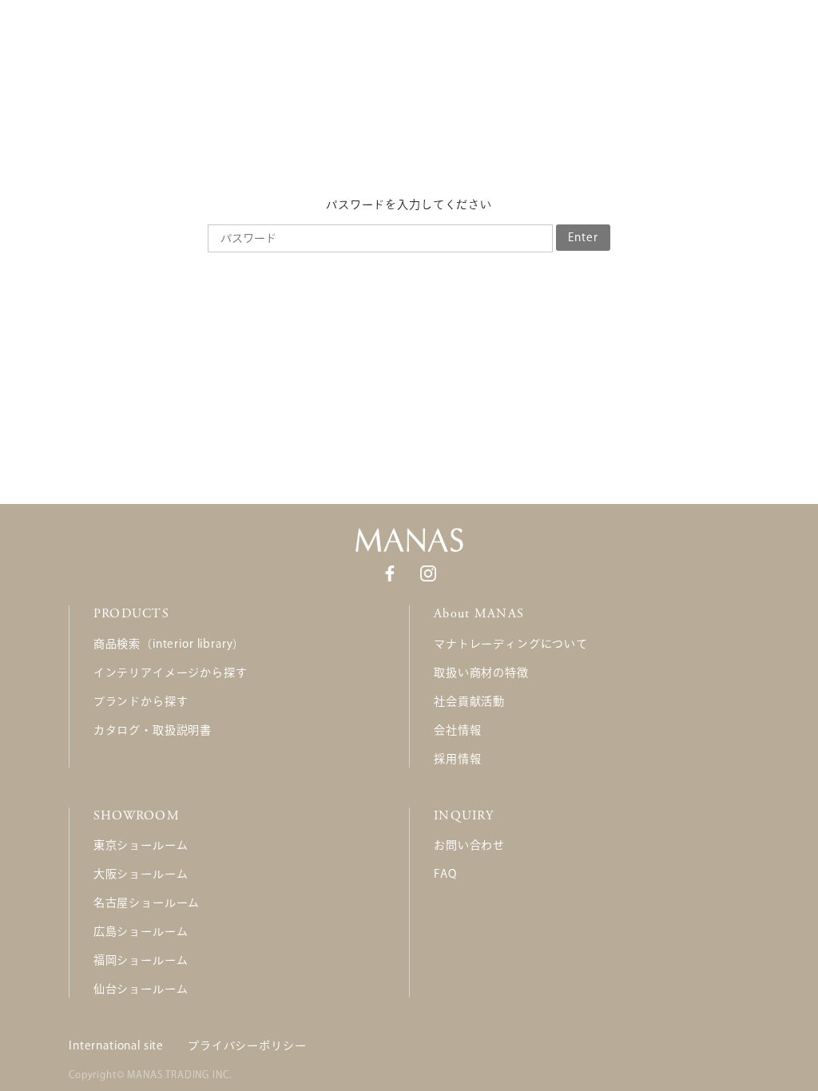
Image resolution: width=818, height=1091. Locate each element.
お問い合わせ (469, 845)
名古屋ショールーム (147, 902)
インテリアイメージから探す (170, 672)
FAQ (445, 873)
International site (116, 1045)
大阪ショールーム (141, 873)
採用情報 (457, 758)
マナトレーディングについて (511, 643)
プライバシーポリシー (247, 1045)
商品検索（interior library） (168, 643)
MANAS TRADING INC (177, 1074)
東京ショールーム (141, 845)
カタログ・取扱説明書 (152, 730)
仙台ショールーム (141, 988)
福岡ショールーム (141, 960)
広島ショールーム (141, 931)
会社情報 (457, 730)
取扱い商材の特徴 (481, 672)
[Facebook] (390, 572)
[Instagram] (428, 572)
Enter (583, 237)
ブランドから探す (141, 701)
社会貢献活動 (469, 701)
